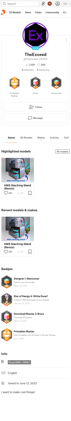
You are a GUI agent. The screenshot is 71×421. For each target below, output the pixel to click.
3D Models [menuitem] (15, 12)
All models (62, 151)
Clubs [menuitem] (38, 12)
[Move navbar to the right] (68, 12)
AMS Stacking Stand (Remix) (17, 187)
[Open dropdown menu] (66, 38)
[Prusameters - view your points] (50, 3)
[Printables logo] (3, 12)
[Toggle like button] (6, 193)
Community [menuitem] (52, 12)
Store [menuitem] (28, 12)
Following (43, 69)
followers (28, 69)
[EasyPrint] (43, 4)
